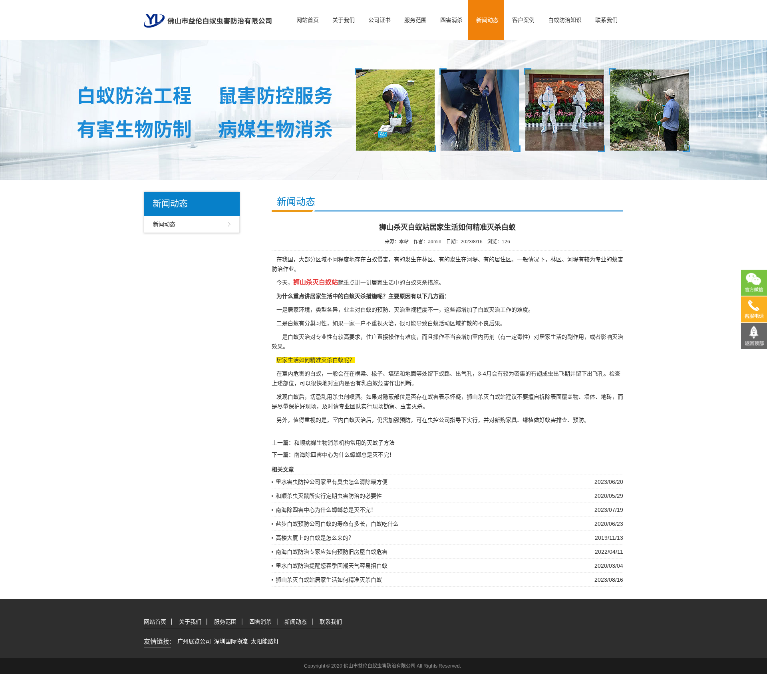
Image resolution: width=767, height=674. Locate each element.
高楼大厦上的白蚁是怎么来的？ (315, 538)
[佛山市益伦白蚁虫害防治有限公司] (208, 13)
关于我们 (343, 20)
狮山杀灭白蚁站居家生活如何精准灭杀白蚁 (329, 580)
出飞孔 (595, 373)
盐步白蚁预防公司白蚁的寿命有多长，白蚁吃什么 (337, 524)
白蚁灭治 (489, 309)
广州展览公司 (194, 641)
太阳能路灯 (265, 641)
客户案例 (523, 20)
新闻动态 (487, 20)
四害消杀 (451, 20)
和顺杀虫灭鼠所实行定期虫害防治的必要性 (329, 496)
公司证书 (379, 20)
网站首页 (307, 20)
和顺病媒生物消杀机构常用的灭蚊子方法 (344, 442)
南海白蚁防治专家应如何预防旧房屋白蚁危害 (331, 552)
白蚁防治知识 (565, 20)
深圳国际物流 (231, 641)
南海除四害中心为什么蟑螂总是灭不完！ (344, 454)
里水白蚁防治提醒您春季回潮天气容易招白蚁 (331, 566)
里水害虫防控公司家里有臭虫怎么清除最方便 (331, 482)
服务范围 (415, 20)
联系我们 (606, 20)
